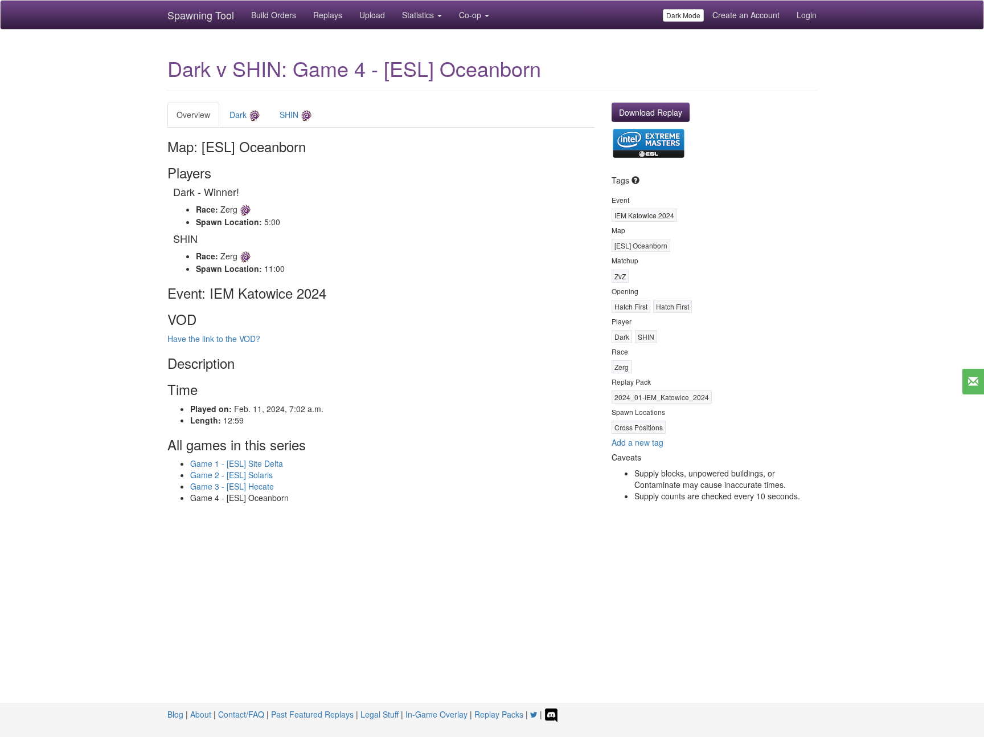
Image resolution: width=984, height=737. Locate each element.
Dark (239, 114)
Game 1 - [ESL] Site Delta (236, 463)
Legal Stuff (379, 714)
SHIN (290, 114)
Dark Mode (683, 15)
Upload (372, 15)
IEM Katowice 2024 (644, 215)
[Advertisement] (492, 617)
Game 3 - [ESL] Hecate (232, 486)
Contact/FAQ (241, 714)
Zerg (621, 367)
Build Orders (273, 15)
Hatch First (630, 306)
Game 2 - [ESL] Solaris (231, 475)
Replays (327, 15)
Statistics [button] (419, 15)
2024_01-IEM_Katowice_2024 (661, 397)
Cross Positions (638, 427)
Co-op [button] (471, 15)
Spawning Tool (200, 14)
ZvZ (620, 276)
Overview (193, 114)
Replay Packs (498, 714)
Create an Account (746, 15)
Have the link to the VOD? (213, 338)
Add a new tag (637, 442)
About (200, 714)
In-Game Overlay (436, 714)
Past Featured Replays (312, 714)
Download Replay (650, 112)
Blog (175, 714)
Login (807, 15)
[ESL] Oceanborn (640, 245)
